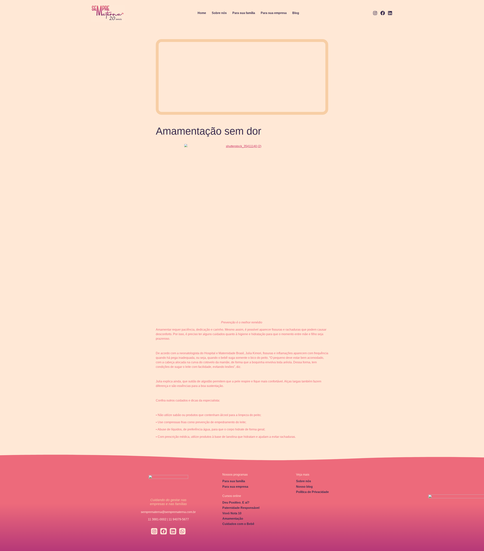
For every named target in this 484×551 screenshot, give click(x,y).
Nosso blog (304, 486)
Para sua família (243, 13)
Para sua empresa (274, 13)
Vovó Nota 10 (231, 513)
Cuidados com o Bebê (238, 523)
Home (202, 13)
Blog (295, 13)
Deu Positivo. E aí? (235, 502)
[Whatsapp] (182, 531)
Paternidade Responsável (240, 507)
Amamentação (232, 518)
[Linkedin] (390, 13)
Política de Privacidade (312, 492)
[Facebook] (382, 13)
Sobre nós (219, 13)
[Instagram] (375, 13)
